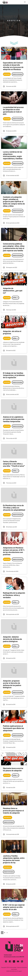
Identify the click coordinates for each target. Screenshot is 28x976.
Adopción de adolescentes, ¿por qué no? (12, 290)
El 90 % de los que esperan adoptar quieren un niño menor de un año (14, 907)
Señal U (15, 297)
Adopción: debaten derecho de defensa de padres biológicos (12, 639)
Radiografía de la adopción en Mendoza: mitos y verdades (14, 595)
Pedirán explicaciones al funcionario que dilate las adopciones (13, 728)
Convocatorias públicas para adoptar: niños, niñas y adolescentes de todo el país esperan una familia (13, 247)
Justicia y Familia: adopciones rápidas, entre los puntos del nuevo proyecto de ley (13, 859)
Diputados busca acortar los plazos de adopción (13, 769)
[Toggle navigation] (25, 2)
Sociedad (7, 74)
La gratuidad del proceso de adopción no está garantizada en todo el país (13, 110)
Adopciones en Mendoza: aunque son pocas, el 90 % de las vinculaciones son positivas (13, 551)
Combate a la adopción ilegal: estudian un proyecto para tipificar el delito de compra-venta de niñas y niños (14, 201)
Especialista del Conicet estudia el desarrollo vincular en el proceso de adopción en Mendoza (13, 66)
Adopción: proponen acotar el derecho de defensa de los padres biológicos (12, 684)
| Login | (20, 971)
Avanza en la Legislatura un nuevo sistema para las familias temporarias (13, 419)
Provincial (7, 817)
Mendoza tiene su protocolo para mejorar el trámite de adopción (13, 810)
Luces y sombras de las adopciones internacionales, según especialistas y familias (12, 155)
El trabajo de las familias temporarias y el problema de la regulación (13, 375)
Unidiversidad (17, 74)
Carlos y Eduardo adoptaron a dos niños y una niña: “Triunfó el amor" (14, 463)
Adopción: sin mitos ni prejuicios (12, 332)
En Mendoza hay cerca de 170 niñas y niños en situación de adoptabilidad (14, 507)
